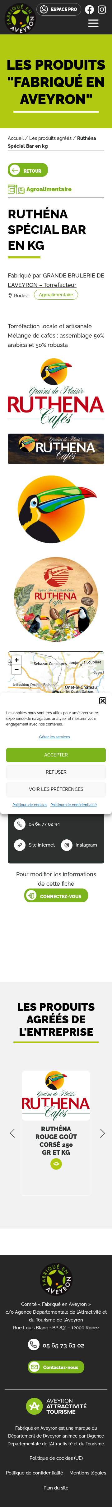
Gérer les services (54, 737)
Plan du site (56, 1488)
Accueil (16, 138)
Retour (32, 171)
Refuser (56, 772)
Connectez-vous (60, 896)
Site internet (42, 845)
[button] (103, 701)
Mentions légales (87, 1473)
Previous (12, 1133)
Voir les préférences (56, 789)
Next (102, 1133)
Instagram (86, 845)
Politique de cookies (29, 805)
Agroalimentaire (56, 295)
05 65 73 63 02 (63, 1345)
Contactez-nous (60, 1367)
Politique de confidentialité (73, 805)
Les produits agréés (50, 138)
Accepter (56, 755)
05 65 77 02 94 (44, 824)
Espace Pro (64, 9)
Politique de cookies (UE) (56, 1458)
